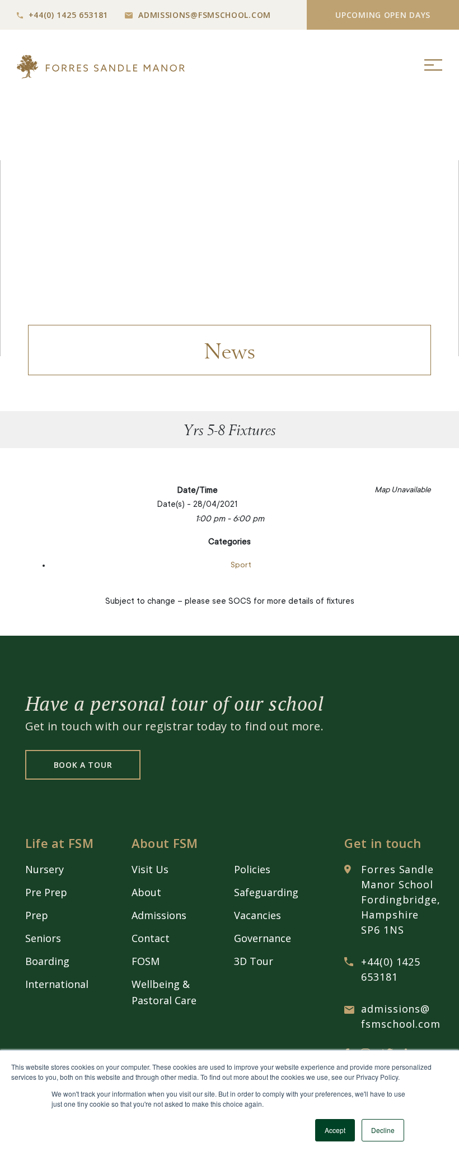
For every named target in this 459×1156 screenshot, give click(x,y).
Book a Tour (83, 764)
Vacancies (257, 915)
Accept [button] (335, 1130)
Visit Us (150, 869)
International (56, 984)
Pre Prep (46, 892)
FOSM (146, 961)
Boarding (47, 961)
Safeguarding (266, 892)
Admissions (159, 915)
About (146, 892)
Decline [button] (383, 1130)
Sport (241, 565)
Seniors (43, 938)
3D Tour (253, 961)
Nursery (44, 869)
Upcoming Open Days (382, 15)
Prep (36, 915)
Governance (262, 938)
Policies (252, 869)
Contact (151, 938)
